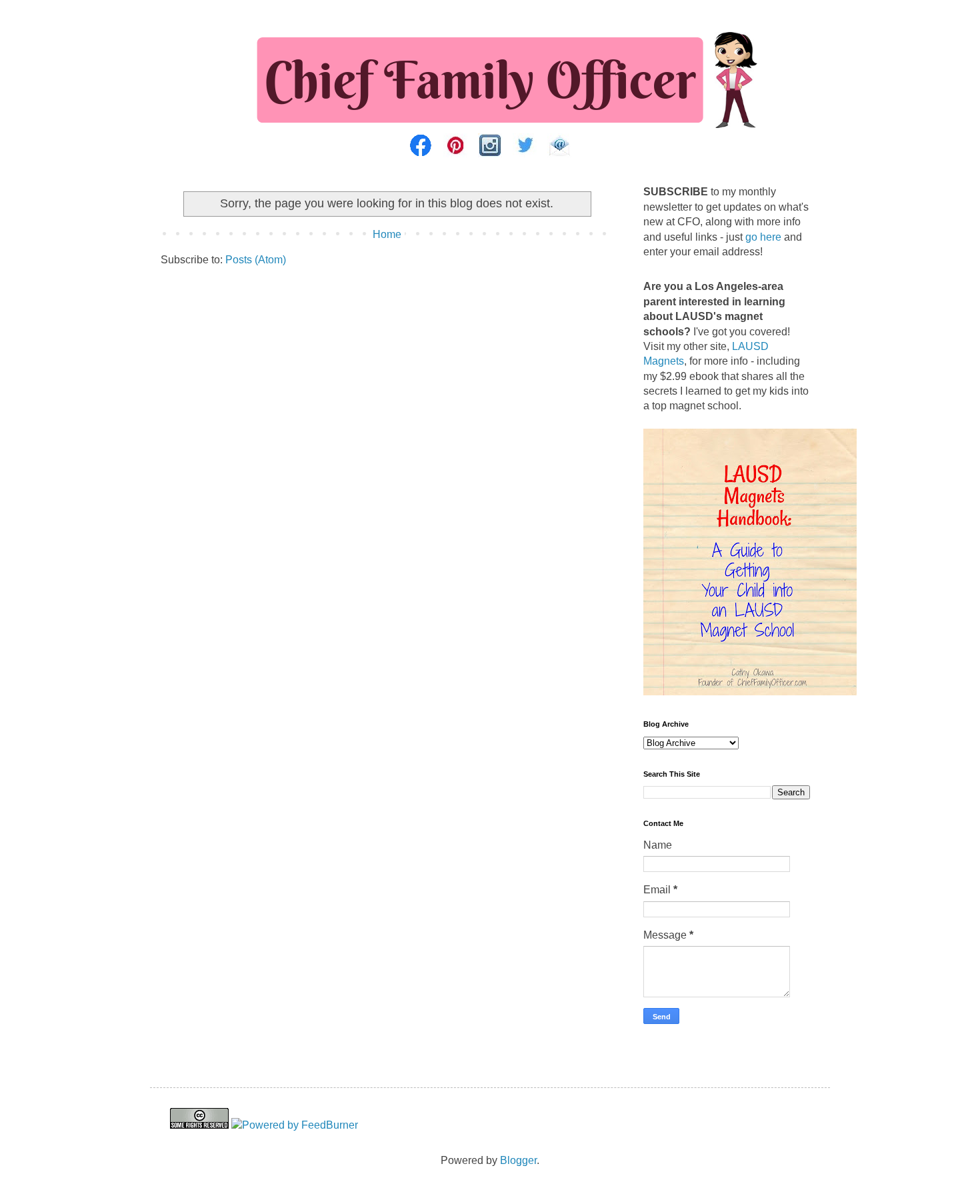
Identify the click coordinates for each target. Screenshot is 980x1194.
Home (387, 234)
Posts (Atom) (255, 259)
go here (763, 237)
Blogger (518, 1160)
